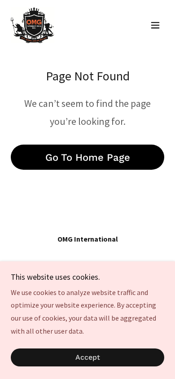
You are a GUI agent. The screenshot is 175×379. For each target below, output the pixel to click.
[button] (155, 25)
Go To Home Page (87, 157)
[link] (32, 25)
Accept (87, 357)
